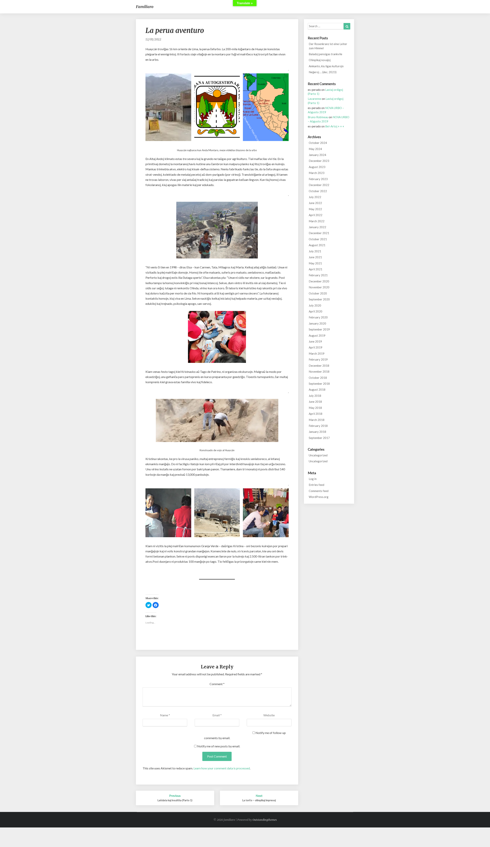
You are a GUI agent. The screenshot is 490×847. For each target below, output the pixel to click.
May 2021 (315, 263)
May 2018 (315, 407)
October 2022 (318, 191)
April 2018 (315, 413)
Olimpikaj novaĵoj (320, 60)
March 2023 (316, 173)
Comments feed (318, 491)
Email (217, 715)
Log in (313, 478)
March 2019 (316, 353)
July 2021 (315, 251)
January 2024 (317, 155)
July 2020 (315, 305)
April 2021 (315, 269)
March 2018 (316, 419)
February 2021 (318, 275)
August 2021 (317, 245)
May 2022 (315, 209)
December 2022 (319, 185)
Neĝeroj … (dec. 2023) (322, 72)
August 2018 (317, 389)
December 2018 (319, 365)
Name (165, 715)
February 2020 (318, 317)
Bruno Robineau (318, 117)
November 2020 (319, 287)
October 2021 (318, 239)
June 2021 (315, 257)
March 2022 (316, 221)
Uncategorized (318, 455)
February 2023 (318, 179)
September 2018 (319, 383)
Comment (217, 684)
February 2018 (318, 425)
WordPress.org (318, 497)
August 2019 (317, 335)
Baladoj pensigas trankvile (325, 54)
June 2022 (315, 203)
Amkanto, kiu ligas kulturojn (326, 66)
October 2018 (318, 377)
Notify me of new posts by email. (218, 746)
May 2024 (315, 149)
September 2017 (319, 437)
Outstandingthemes (264, 820)
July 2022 (315, 197)
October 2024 (318, 142)
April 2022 (315, 215)
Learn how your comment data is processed (222, 768)
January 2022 (317, 227)
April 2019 (315, 347)
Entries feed (316, 484)
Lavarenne (314, 98)
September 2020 (319, 299)
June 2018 (315, 401)
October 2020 (318, 293)
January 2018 (317, 431)
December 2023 (319, 160)
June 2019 (315, 341)
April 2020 (315, 311)
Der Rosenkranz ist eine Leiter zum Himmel (328, 46)
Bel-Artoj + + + (334, 126)
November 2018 (319, 371)
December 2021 (319, 233)
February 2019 (318, 359)
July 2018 (315, 395)
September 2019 (319, 329)
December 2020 (319, 281)
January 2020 (317, 323)
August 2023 (317, 167)
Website (269, 715)
